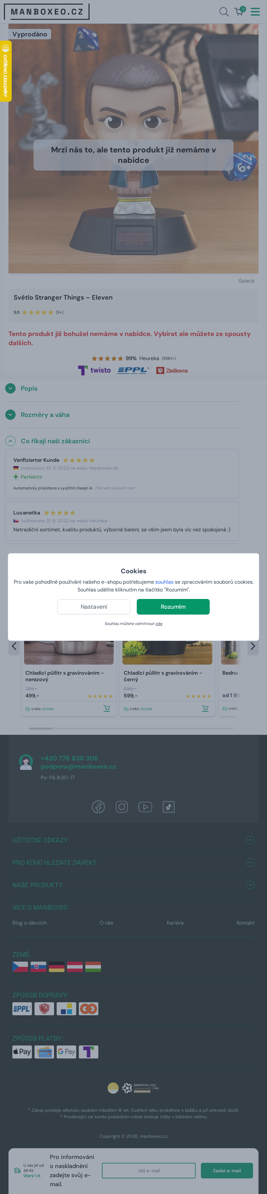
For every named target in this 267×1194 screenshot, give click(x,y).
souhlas (164, 581)
